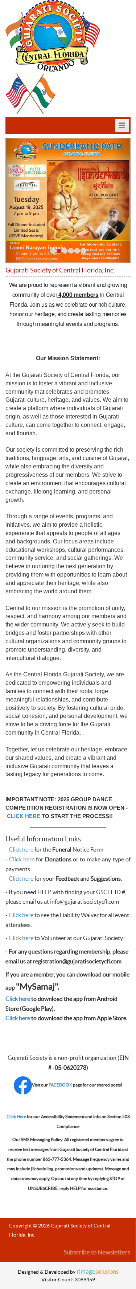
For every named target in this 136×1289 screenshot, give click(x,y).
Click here (21, 850)
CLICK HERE (23, 816)
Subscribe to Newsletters (96, 1252)
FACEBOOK (60, 1085)
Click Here (16, 1117)
